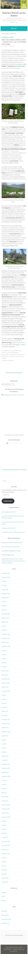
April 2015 (4, 788)
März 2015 (4, 792)
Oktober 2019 (5, 618)
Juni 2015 (4, 784)
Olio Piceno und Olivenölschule (14, 935)
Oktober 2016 (5, 727)
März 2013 (4, 874)
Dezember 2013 (6, 841)
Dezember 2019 (6, 614)
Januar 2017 (5, 715)
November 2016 (6, 723)
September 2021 (6, 577)
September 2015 (6, 776)
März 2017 (4, 707)
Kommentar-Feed (6, 919)
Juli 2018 (4, 650)
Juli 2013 (4, 857)
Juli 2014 (4, 821)
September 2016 (6, 731)
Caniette (4, 352)
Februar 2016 (5, 756)
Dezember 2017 (6, 679)
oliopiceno (11, 46)
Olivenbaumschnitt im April (8, 528)
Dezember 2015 (6, 764)
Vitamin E (4, 358)
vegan (22, 356)
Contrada (8, 352)
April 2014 (4, 829)
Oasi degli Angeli (13, 354)
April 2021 (4, 585)
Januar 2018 (5, 675)
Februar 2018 (5, 671)
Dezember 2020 (6, 593)
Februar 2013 (5, 878)
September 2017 (6, 691)
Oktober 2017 (5, 687)
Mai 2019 (4, 626)
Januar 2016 (5, 760)
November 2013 (6, 845)
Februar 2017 (5, 711)
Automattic (14, 951)
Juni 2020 (4, 605)
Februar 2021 (5, 589)
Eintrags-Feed (5, 915)
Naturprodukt (5, 354)
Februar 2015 (5, 796)
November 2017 (6, 683)
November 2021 (6, 573)
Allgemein (5, 37)
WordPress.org (5, 923)
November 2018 (6, 638)
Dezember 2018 (6, 634)
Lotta (3, 546)
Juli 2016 (4, 740)
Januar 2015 (5, 801)
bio (20, 350)
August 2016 (5, 736)
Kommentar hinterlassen (8, 360)
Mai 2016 (4, 748)
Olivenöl (11, 37)
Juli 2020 (4, 601)
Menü (15, 28)
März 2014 (4, 833)
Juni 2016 (4, 744)
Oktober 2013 (5, 849)
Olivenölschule (5, 356)
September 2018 (6, 646)
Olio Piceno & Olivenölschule (14, 372)
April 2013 (4, 870)
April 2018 (4, 662)
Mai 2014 (4, 825)
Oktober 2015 (5, 772)
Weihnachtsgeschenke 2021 (9, 512)
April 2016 (4, 752)
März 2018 (4, 666)
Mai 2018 (4, 658)
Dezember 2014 (6, 805)
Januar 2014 (5, 837)
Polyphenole (12, 356)
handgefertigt (15, 352)
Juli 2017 (4, 695)
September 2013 (6, 853)
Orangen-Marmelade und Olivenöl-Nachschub (13, 532)
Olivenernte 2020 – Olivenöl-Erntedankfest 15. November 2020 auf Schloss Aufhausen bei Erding (13, 561)
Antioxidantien (15, 350)
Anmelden (4, 911)
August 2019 (5, 622)
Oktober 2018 (5, 642)
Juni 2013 (4, 862)
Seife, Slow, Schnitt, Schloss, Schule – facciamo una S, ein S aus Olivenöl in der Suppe (14, 42)
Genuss (3, 896)
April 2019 (4, 630)
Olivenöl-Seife (21, 354)
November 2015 (6, 768)
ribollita (18, 356)
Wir (13, 555)
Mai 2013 (4, 866)
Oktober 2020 (5, 597)
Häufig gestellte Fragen (15, 551)
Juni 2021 (4, 581)
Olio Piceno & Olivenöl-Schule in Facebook (14, 469)
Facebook (13, 216)
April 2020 (4, 610)
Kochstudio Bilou (20, 66)
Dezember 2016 (6, 719)
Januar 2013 (5, 882)
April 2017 (4, 703)
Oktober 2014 (5, 813)
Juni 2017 (4, 699)
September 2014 (6, 817)
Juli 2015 (4, 780)
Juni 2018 (4, 654)
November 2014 (6, 809)
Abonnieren (8, 501)
